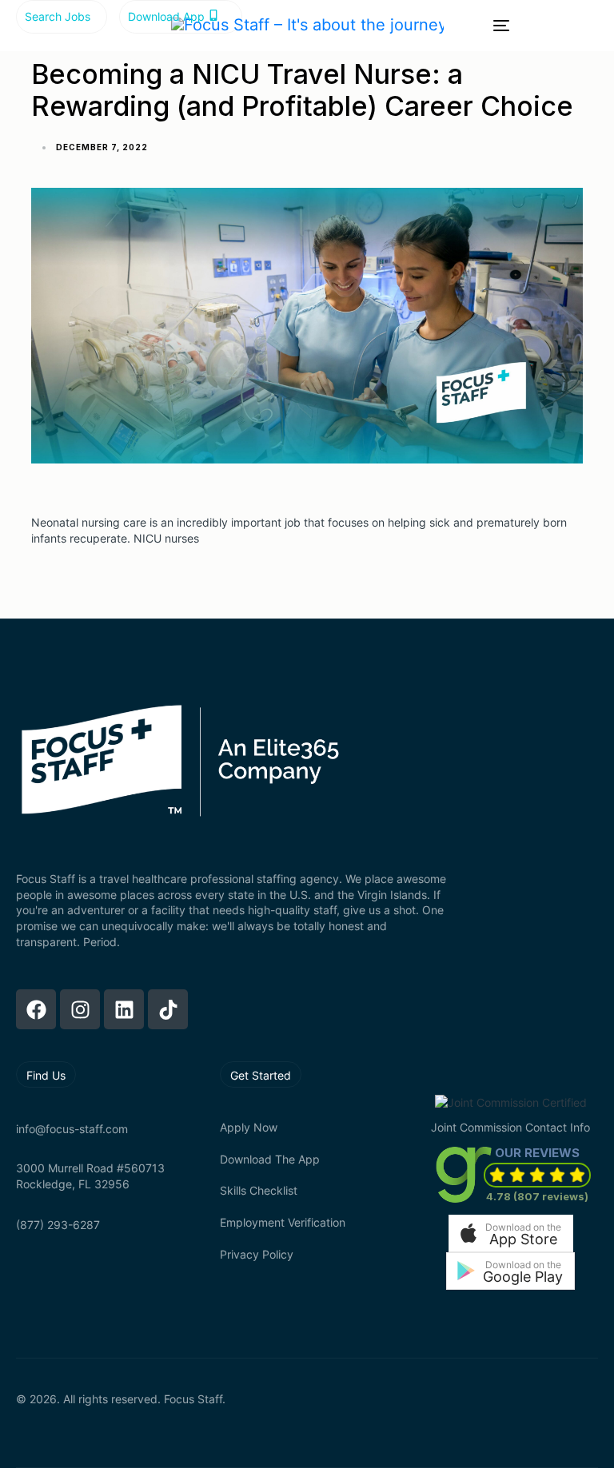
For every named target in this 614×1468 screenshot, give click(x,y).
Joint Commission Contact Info (510, 1127)
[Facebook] (36, 1009)
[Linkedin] (124, 1009)
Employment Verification (282, 1222)
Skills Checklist (258, 1190)
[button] (511, 1233)
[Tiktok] (168, 1009)
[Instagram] (80, 1009)
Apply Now (248, 1127)
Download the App (270, 1159)
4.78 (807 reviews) (537, 1196)
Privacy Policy (256, 1254)
